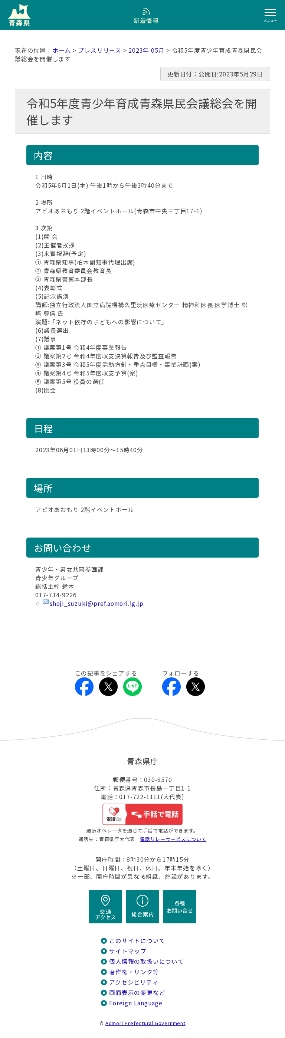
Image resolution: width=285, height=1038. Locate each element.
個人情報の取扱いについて (146, 961)
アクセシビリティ (133, 982)
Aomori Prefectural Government (145, 1022)
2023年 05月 (146, 50)
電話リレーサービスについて (173, 838)
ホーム (61, 50)
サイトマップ (128, 951)
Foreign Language (136, 1003)
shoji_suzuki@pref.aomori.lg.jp (97, 603)
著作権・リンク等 (134, 972)
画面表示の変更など (137, 992)
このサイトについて (137, 940)
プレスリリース (99, 50)
